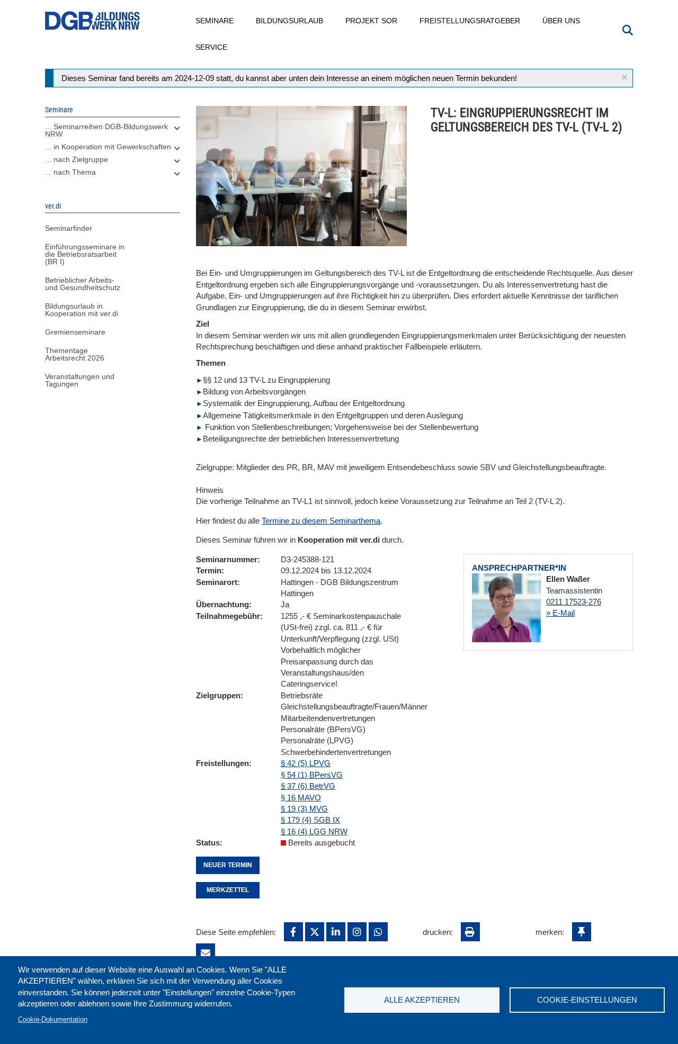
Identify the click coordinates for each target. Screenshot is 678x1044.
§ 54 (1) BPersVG (312, 774)
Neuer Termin (227, 865)
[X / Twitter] (314, 931)
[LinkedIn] (335, 931)
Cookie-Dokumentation (52, 1019)
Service (212, 47)
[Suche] (627, 29)
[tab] (112, 133)
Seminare (215, 20)
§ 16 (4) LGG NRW (314, 831)
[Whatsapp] (378, 931)
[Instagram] (357, 931)
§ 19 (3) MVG (304, 808)
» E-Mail (560, 612)
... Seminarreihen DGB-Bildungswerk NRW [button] (106, 130)
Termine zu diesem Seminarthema (321, 520)
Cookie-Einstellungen (587, 999)
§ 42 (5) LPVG (306, 763)
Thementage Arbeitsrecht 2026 (74, 354)
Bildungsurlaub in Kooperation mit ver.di (81, 310)
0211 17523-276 (573, 601)
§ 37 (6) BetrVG (308, 785)
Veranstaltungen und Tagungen (79, 380)
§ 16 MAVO (301, 797)
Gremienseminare (75, 332)
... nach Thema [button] (70, 172)
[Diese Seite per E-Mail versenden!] (205, 952)
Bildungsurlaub (290, 20)
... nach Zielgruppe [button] (76, 159)
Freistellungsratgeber (470, 20)
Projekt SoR (372, 20)
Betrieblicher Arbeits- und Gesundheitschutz (82, 284)
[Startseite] (92, 21)
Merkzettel (228, 890)
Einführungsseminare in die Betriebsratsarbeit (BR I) (84, 254)
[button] (624, 77)
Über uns (562, 20)
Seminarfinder (68, 228)
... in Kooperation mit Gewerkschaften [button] (108, 146)
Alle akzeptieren (422, 999)
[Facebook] (293, 931)
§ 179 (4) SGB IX (310, 819)
